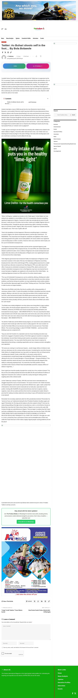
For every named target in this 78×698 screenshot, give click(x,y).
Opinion (65, 141)
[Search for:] (63, 115)
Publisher (11, 56)
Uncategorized (65, 151)
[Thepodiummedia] (39, 29)
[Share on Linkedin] (41, 601)
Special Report (64, 146)
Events (65, 129)
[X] (75, 693)
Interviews (65, 134)
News (65, 136)
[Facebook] (73, 693)
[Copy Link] (11, 52)
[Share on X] (5, 52)
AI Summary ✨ (37, 66)
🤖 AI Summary (32, 102)
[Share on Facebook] (3, 52)
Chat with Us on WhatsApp (26, 521)
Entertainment (65, 126)
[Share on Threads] (8, 52)
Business (65, 124)
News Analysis (65, 139)
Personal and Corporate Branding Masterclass (65, 144)
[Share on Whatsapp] (38, 601)
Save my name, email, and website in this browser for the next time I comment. (21, 647)
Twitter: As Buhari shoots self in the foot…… (14, 102)
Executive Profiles (65, 131)
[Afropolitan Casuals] (26, 462)
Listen (14, 66)
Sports (65, 148)
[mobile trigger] (3, 29)
